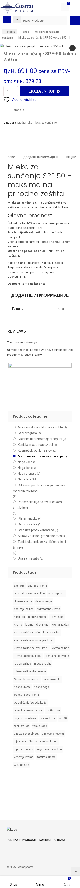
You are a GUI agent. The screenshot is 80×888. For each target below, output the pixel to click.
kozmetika (57, 616)
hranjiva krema (37, 616)
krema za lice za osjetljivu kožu (34, 640)
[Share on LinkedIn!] (42, 142)
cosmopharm (56, 593)
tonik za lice (21, 726)
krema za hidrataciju (27, 632)
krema (18, 624)
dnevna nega (43, 601)
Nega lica (24, 468)
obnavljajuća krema (26, 694)
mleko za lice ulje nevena (30, 671)
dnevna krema (23, 601)
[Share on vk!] (49, 142)
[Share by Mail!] (12, 142)
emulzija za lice (24, 609)
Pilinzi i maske (28, 518)
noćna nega (41, 687)
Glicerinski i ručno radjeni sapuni (40, 439)
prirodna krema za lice (28, 710)
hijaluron (19, 616)
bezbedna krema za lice (29, 593)
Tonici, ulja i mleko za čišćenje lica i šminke (39, 544)
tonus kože (40, 726)
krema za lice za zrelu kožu (31, 648)
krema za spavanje (57, 655)
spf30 (63, 718)
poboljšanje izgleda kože (30, 702)
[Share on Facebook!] (4, 142)
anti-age (19, 585)
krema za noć (60, 648)
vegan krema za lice (49, 749)
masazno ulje (42, 663)
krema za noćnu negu (28, 655)
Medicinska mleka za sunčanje (37, 122)
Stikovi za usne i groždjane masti (41, 536)
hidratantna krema (48, 609)
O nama (59, 839)
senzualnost (48, 718)
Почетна (10, 31)
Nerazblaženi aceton (27, 679)
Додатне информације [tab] (40, 157)
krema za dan (60, 624)
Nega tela (24, 479)
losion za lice (22, 663)
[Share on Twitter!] (19, 142)
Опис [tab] (11, 157)
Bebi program (27, 433)
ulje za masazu (23, 749)
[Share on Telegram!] (27, 142)
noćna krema (22, 687)
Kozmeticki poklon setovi (35, 450)
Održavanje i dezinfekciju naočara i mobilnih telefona (39, 488)
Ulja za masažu (28, 558)
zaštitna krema (46, 757)
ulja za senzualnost (26, 733)
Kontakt (45, 839)
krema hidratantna (36, 624)
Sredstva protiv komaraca (36, 530)
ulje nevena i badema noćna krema (36, 741)
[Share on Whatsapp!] (34, 142)
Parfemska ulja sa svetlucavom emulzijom (37, 504)
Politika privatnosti (21, 839)
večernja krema (23, 757)
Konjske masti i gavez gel (35, 444)
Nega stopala (27, 473)
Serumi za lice (28, 524)
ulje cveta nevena (53, 733)
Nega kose (25, 462)
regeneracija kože (25, 718)
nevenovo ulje (52, 679)
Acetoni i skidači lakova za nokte (40, 427)
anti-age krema (37, 585)
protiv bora (53, 710)
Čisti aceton (21, 764)
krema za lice (51, 632)
